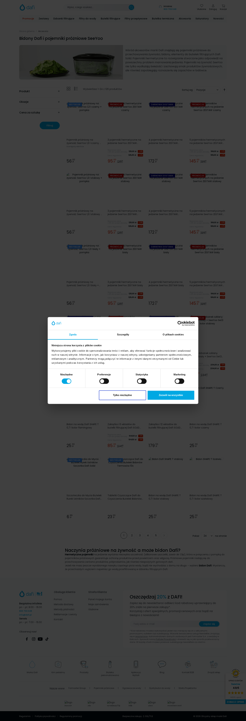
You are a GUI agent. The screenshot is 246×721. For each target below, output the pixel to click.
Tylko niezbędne (122, 395)
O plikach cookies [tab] (173, 334)
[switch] (104, 381)
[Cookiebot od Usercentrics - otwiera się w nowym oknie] (180, 323)
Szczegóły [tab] (123, 334)
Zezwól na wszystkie (171, 395)
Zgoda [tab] (73, 334)
